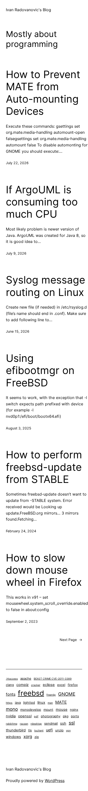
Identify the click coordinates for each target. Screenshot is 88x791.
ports (75, 716)
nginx (74, 709)
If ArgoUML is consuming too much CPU (42, 202)
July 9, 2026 (16, 253)
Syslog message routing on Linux (45, 286)
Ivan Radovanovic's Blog (28, 9)
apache (25, 678)
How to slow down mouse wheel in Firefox (44, 570)
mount (48, 709)
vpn (68, 730)
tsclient (39, 730)
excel (61, 685)
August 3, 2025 (18, 428)
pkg (65, 716)
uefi (49, 730)
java (18, 702)
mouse (61, 709)
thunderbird (16, 730)
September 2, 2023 (22, 621)
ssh (63, 723)
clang (10, 685)
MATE (61, 702)
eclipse (49, 685)
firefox (73, 685)
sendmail (51, 723)
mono (12, 709)
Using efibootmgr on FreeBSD (40, 370)
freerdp (51, 694)
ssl (72, 723)
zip (36, 737)
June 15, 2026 (17, 331)
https (9, 702)
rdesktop (36, 723)
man (50, 702)
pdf (36, 716)
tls (30, 730)
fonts (10, 694)
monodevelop (30, 709)
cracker (35, 685)
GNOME (66, 694)
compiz (22, 685)
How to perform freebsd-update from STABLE (44, 467)
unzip (59, 730)
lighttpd (29, 702)
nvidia (11, 716)
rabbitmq (11, 723)
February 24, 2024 (21, 531)
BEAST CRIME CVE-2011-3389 (53, 678)
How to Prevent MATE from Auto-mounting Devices (43, 92)
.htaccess (12, 678)
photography (50, 716)
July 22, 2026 (17, 163)
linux (41, 702)
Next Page (71, 640)
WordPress (55, 780)
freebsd (31, 693)
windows (13, 737)
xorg (27, 736)
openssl (25, 716)
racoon (24, 723)
